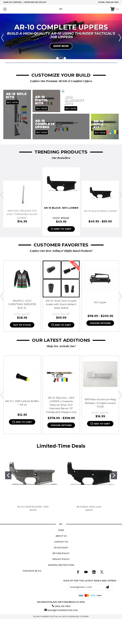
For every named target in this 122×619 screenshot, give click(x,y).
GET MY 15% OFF (77, 321)
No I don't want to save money (77, 354)
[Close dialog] (104, 261)
